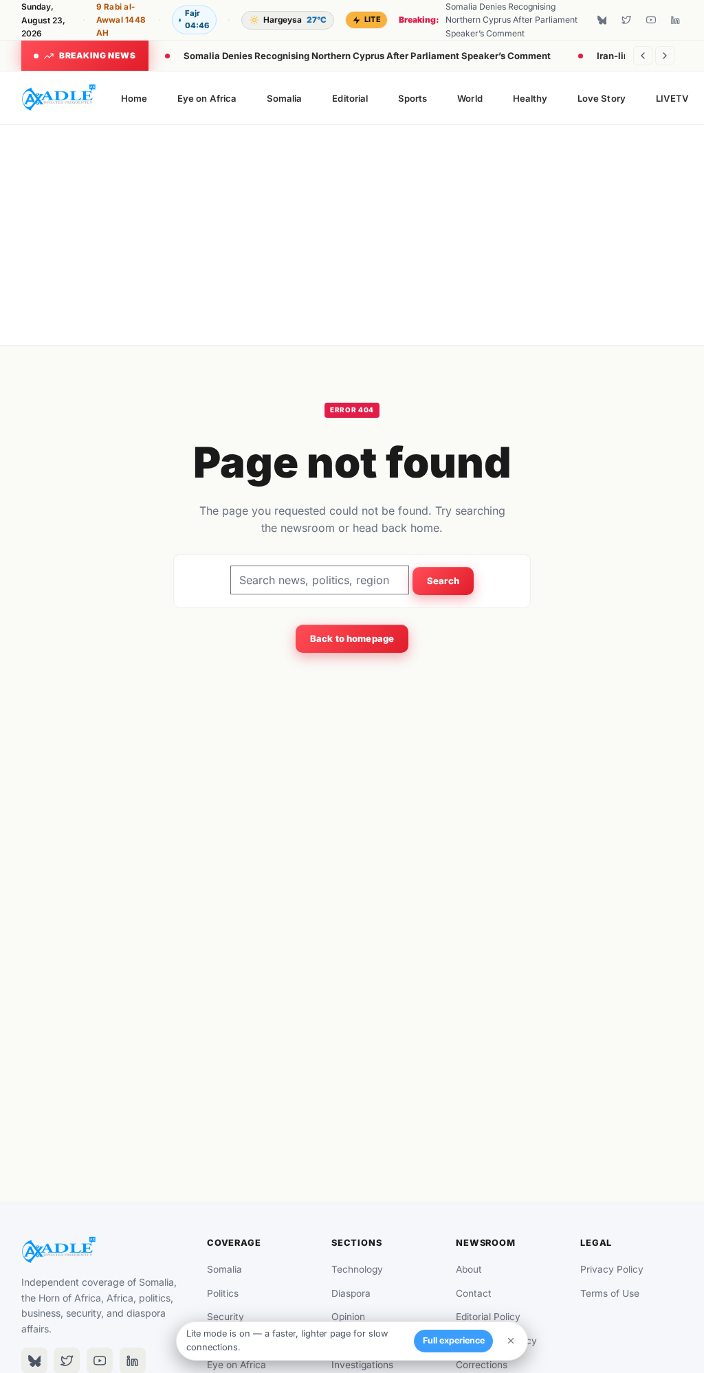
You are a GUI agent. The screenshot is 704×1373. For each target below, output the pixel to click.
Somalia (284, 98)
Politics (223, 1293)
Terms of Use (609, 1293)
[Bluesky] (602, 19)
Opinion (348, 1316)
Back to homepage (352, 638)
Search (443, 580)
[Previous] (642, 55)
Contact (474, 1293)
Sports (412, 98)
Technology (357, 1269)
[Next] (664, 55)
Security (225, 1316)
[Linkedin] (675, 19)
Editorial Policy (488, 1316)
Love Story (602, 98)
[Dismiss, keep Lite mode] (511, 1341)
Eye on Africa (206, 98)
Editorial (350, 98)
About (469, 1269)
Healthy (530, 98)
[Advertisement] (352, 235)
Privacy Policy (612, 1269)
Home (134, 98)
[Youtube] (651, 19)
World (469, 98)
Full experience (454, 1340)
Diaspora (351, 1293)
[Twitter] (626, 19)
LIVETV (672, 98)
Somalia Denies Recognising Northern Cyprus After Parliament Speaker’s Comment (367, 55)
